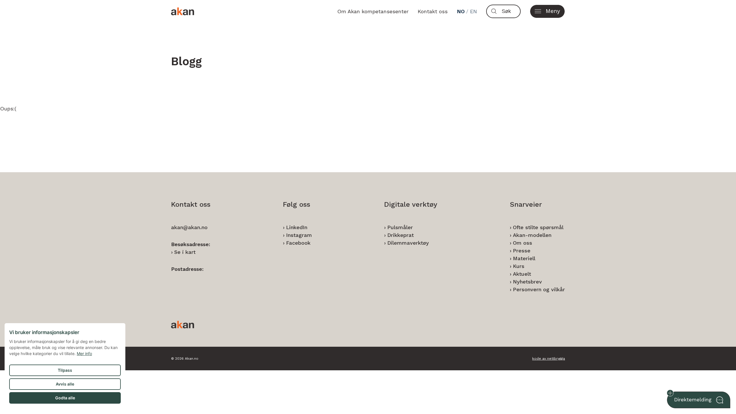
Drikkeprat (400, 235)
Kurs (518, 266)
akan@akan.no (189, 227)
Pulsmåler (400, 227)
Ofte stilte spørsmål (538, 227)
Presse (521, 251)
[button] (547, 11)
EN (473, 11)
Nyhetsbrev (527, 282)
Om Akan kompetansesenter (373, 11)
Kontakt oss (433, 11)
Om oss (522, 243)
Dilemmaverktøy (408, 243)
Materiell (524, 258)
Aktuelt (522, 274)
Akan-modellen (532, 235)
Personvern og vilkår (539, 289)
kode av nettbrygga (548, 358)
